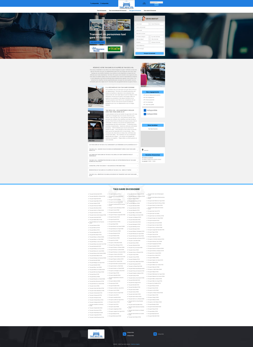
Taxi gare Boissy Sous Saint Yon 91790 (97, 244)
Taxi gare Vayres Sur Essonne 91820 (156, 248)
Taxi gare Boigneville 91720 (95, 232)
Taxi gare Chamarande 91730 (95, 292)
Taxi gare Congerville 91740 (95, 314)
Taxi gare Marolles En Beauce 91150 (136, 194)
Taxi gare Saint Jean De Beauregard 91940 (156, 194)
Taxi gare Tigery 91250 (153, 232)
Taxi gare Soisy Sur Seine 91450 (155, 225)
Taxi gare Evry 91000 (113, 240)
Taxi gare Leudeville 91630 (115, 297)
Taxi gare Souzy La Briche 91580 (155, 227)
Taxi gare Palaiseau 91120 (134, 259)
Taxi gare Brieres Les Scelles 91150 (97, 269)
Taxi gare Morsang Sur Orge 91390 (136, 233)
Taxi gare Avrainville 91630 (95, 217)
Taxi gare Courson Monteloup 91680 (117, 207)
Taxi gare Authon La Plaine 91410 (96, 210)
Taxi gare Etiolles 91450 (114, 235)
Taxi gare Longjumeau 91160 (115, 309)
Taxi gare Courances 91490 (115, 199)
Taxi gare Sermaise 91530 (153, 220)
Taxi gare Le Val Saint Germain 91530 (156, 239)
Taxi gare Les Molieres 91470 (134, 217)
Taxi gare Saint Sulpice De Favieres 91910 (155, 208)
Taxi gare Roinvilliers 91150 (134, 287)
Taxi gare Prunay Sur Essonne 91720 (136, 270)
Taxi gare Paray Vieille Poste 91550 (136, 261)
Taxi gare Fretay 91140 (153, 309)
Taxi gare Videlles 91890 (153, 257)
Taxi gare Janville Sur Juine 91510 (116, 288)
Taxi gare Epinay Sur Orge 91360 (116, 228)
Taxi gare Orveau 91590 (133, 256)
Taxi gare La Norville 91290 (134, 240)
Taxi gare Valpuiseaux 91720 (154, 236)
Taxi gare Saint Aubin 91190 (134, 294)
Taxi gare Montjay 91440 (153, 304)
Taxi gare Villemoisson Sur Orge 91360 (156, 274)
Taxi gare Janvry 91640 (114, 290)
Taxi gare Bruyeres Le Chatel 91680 (97, 278)
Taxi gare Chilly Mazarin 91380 (96, 312)
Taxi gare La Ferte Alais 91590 (115, 242)
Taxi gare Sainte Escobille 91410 (135, 304)
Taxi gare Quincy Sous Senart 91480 (136, 277)
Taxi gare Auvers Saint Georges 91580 (97, 214)
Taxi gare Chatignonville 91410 (96, 302)
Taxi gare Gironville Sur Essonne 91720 (117, 263)
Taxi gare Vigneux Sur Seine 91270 (155, 260)
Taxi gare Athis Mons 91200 (95, 207)
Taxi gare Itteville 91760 (114, 285)
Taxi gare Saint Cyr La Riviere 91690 (136, 298)
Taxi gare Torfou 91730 (153, 234)
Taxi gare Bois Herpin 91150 (95, 234)
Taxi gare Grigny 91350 (114, 273)
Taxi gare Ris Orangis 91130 (134, 282)
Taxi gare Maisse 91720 (114, 313)
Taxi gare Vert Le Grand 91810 (154, 253)
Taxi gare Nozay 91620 (133, 242)
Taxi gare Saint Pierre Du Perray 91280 (156, 203)
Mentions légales (135, 344)
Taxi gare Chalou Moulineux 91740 (96, 290)
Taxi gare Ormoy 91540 (133, 249)
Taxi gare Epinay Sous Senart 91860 (117, 226)
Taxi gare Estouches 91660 (115, 231)
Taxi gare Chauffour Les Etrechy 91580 (96, 305)
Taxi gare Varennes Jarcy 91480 (155, 241)
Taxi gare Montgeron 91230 (134, 224)
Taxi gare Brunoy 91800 (94, 276)
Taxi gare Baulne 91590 (94, 225)
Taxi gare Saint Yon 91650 (153, 213)
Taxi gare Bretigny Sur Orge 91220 (96, 262)
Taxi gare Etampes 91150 (114, 233)
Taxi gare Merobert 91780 (134, 207)
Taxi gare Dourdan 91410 (114, 217)
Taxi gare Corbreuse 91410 (115, 194)
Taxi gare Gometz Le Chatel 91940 (116, 268)
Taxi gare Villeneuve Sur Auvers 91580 (156, 276)
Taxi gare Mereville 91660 (134, 205)
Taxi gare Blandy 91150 (94, 229)
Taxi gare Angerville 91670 (95, 198)
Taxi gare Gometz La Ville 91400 (116, 266)
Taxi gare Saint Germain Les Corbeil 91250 (136, 314)
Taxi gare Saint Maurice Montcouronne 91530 (156, 198)
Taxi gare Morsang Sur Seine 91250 (136, 235)
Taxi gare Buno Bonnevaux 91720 (96, 281)
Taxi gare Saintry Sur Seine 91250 (155, 205)
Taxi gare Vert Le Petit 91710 (154, 255)
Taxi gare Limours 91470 (114, 302)
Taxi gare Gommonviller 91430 (154, 306)
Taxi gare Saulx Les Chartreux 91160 (156, 215)
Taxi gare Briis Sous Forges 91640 (96, 271)
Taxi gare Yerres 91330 (153, 288)
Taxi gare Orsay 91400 (133, 254)
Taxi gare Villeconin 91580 (153, 267)
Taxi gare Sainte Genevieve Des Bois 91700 (136, 307)
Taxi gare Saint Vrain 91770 (154, 211)
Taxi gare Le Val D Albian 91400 (155, 302)
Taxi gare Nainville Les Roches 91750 (136, 238)
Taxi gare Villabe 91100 (153, 262)
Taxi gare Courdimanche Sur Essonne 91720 (117, 205)
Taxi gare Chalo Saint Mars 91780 (96, 288)
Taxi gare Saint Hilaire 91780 (134, 317)
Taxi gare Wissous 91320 (153, 285)
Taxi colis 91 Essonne (150, 10)
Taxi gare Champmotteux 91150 (96, 299)
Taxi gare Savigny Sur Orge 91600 (155, 218)
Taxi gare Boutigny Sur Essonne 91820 (97, 258)
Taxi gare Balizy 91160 (153, 311)
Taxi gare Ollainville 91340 (153, 315)
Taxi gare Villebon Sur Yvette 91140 (155, 264)
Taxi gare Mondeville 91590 (134, 219)
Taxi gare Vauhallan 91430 (153, 246)
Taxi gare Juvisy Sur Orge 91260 (116, 292)
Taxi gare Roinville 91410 (133, 284)
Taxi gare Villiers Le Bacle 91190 (155, 278)
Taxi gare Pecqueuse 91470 (134, 263)
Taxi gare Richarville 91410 (134, 280)
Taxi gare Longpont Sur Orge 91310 (116, 311)
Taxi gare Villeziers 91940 (153, 299)
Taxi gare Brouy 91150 (94, 274)
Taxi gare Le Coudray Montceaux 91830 (116, 197)
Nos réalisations (97, 42)
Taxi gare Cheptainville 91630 (95, 307)
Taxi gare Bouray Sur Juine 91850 (96, 251)
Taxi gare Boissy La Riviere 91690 (96, 236)
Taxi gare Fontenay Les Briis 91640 (116, 249)
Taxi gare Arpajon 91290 (94, 203)
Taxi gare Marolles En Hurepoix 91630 (136, 196)
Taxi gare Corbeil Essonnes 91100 (96, 317)
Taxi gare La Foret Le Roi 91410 (116, 254)
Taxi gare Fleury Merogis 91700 (116, 245)
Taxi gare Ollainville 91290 (134, 245)
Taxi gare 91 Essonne (135, 10)
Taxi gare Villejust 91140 (153, 271)
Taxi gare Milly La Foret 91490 (134, 212)
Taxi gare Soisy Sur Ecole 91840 (155, 222)
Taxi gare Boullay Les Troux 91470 (96, 248)
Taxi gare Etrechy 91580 (114, 238)
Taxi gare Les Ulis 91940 (153, 290)
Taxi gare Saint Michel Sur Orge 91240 (156, 200)
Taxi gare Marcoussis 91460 (115, 315)
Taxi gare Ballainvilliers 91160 (95, 219)
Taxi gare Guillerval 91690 (114, 281)
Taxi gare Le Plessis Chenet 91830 (155, 292)
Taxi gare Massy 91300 (133, 198)
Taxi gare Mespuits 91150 (134, 210)
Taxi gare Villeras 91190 (153, 295)
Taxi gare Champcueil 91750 (95, 295)
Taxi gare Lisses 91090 (114, 306)
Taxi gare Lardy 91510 (114, 295)
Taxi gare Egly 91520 (113, 224)
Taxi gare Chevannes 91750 (95, 310)
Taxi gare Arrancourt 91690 (95, 205)
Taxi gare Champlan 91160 (95, 297)
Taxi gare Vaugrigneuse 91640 (154, 243)
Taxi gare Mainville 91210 (153, 313)
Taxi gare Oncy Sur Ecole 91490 (135, 247)
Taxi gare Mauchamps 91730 (134, 201)
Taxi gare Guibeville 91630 (114, 275)
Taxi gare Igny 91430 (113, 283)
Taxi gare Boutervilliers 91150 (95, 255)
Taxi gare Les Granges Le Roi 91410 (116, 270)
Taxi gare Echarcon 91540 (114, 221)
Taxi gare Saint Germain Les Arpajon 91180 (136, 311)
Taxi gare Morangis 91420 (134, 228)
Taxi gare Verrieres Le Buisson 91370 (156, 250)
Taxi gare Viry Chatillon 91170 (154, 283)
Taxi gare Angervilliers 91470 (95, 201)
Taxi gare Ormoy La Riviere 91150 (135, 252)
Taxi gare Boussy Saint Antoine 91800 (97, 253)
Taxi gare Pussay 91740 (133, 275)
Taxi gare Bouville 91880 (94, 260)
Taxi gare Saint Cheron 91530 (134, 296)
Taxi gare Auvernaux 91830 (95, 212)
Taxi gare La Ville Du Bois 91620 (155, 269)
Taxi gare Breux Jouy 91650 (95, 267)
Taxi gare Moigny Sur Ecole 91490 (135, 214)
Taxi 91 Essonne (101, 10)
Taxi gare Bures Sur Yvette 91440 (96, 283)
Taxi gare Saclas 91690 (133, 289)
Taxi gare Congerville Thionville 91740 (156, 229)
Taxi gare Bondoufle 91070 (95, 246)
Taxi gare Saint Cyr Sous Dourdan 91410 (135, 301)
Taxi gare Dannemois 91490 (115, 212)
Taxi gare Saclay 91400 (133, 291)
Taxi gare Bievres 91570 (94, 227)
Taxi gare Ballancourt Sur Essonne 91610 (96, 222)
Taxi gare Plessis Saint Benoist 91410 (136, 268)
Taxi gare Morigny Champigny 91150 (136, 231)
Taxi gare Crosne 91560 (114, 210)
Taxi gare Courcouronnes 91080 (116, 202)
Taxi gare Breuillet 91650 (94, 264)
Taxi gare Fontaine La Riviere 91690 (116, 247)
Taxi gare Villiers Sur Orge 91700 (155, 281)
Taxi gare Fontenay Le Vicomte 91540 (117, 252)
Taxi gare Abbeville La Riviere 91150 (97, 196)
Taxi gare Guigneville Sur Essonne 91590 (116, 278)
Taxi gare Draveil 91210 (114, 219)
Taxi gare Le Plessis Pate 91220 (135, 266)
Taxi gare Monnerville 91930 (134, 221)
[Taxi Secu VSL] (126, 4)
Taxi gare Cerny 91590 (94, 285)
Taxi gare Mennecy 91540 (134, 203)
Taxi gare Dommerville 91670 (95, 194)
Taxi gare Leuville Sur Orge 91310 (116, 299)
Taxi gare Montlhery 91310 (134, 226)
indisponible (95, 3)
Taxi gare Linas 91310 (113, 304)
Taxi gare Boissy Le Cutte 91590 (96, 239)
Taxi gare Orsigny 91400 (153, 297)
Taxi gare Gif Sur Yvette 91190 (115, 261)
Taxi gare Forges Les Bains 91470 (116, 259)
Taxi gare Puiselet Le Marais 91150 (135, 273)
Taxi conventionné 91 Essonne (117, 10)
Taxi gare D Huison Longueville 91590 (117, 214)
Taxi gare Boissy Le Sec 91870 (96, 241)
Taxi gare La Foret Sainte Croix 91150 (117, 256)
